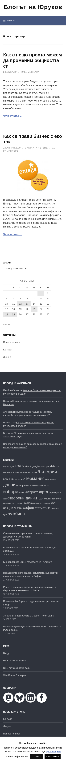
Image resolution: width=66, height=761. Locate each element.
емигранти (34, 486)
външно (16, 479)
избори (10, 491)
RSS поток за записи (14, 660)
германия (35, 478)
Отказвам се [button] (52, 756)
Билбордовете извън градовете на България (27, 562)
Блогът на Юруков (33, 7)
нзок (5, 499)
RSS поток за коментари (16, 668)
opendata (50, 466)
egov (12, 466)
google (35, 466)
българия (47, 471)
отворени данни (22, 498)
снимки (18, 507)
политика (56, 498)
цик (5, 514)
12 (20, 303)
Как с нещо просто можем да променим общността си (32, 60)
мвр (51, 492)
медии (57, 492)
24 (6, 314)
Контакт (7, 349)
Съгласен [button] (36, 756)
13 (27, 303)
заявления (44, 485)
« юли (6, 324)
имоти (21, 493)
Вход (6, 653)
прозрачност (9, 503)
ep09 (18, 466)
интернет (31, 492)
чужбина (16, 513)
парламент (44, 498)
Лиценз (7, 357)
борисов (24, 472)
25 (13, 314)
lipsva (41, 466)
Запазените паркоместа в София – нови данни (28, 615)
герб (23, 479)
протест (19, 503)
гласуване (50, 479)
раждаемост (37, 503)
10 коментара (30, 72)
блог (17, 472)
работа (28, 503)
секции (8, 508)
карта (43, 492)
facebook (26, 466)
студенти (54, 508)
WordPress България (14, 675)
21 (34, 309)
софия (28, 508)
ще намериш (53, 751)
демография (22, 485)
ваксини (8, 479)
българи (33, 473)
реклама (46, 503)
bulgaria (6, 466)
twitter (10, 472)
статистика (42, 508)
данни (9, 484)
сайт (52, 503)
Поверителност (11, 342)
